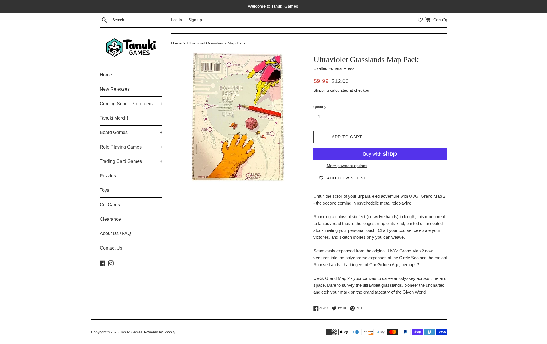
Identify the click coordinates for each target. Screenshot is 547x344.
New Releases (115, 89)
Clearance (110, 219)
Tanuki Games (131, 332)
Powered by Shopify (159, 332)
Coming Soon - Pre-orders (131, 103)
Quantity (319, 107)
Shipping (321, 90)
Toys (104, 190)
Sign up (195, 20)
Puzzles (108, 175)
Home (106, 74)
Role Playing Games (131, 147)
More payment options (347, 165)
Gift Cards (110, 204)
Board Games (131, 132)
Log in (176, 20)
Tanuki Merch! (114, 118)
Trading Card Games (131, 161)
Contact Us (111, 248)
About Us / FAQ (115, 233)
